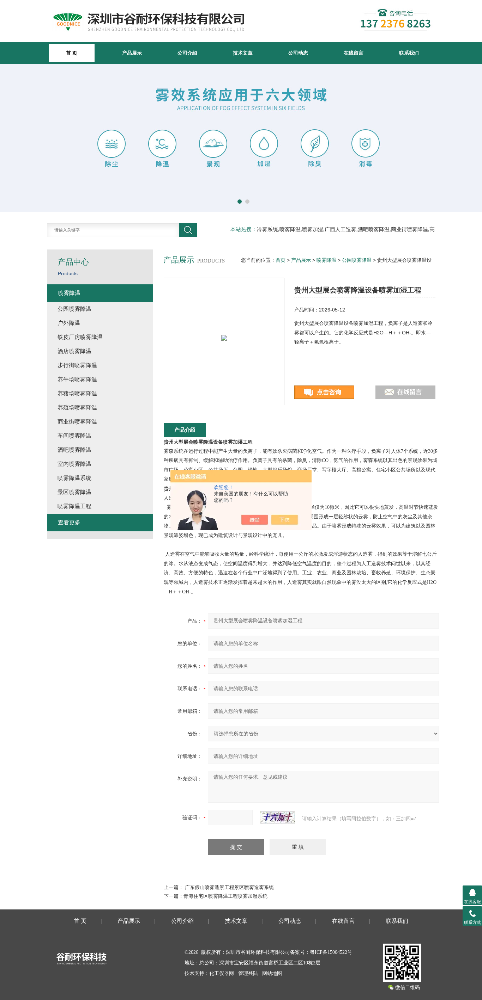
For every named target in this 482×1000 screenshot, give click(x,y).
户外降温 (69, 323)
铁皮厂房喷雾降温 (80, 337)
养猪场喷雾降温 (77, 393)
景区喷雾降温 (74, 492)
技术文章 (243, 53)
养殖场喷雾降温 (77, 408)
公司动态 (298, 53)
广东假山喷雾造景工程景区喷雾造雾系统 (229, 887)
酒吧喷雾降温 (74, 450)
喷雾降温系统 (74, 478)
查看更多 (69, 522)
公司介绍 (187, 53)
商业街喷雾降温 (77, 422)
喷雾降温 (326, 260)
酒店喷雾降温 (74, 351)
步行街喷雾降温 (77, 365)
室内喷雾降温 (74, 464)
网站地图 (272, 973)
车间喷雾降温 (74, 436)
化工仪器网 (221, 973)
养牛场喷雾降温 (77, 379)
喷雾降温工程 (74, 506)
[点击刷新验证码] (277, 817)
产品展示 (132, 53)
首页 (280, 260)
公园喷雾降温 (357, 260)
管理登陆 (248, 973)
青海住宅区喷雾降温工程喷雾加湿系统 (225, 896)
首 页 (80, 921)
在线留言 (353, 53)
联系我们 (409, 53)
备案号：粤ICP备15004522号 (321, 952)
